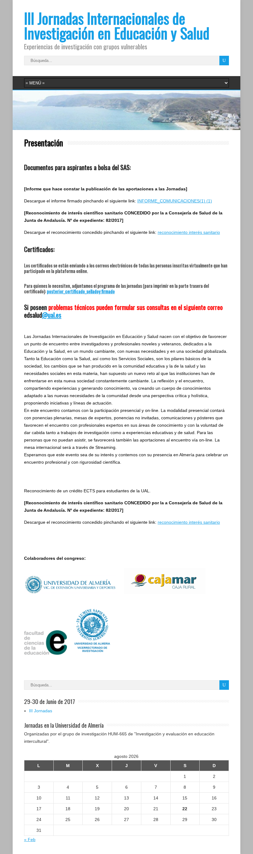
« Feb (29, 839)
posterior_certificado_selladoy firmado (81, 291)
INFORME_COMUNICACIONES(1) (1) (174, 200)
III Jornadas (40, 710)
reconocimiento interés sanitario (189, 232)
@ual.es (51, 314)
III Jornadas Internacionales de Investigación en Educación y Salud (116, 25)
